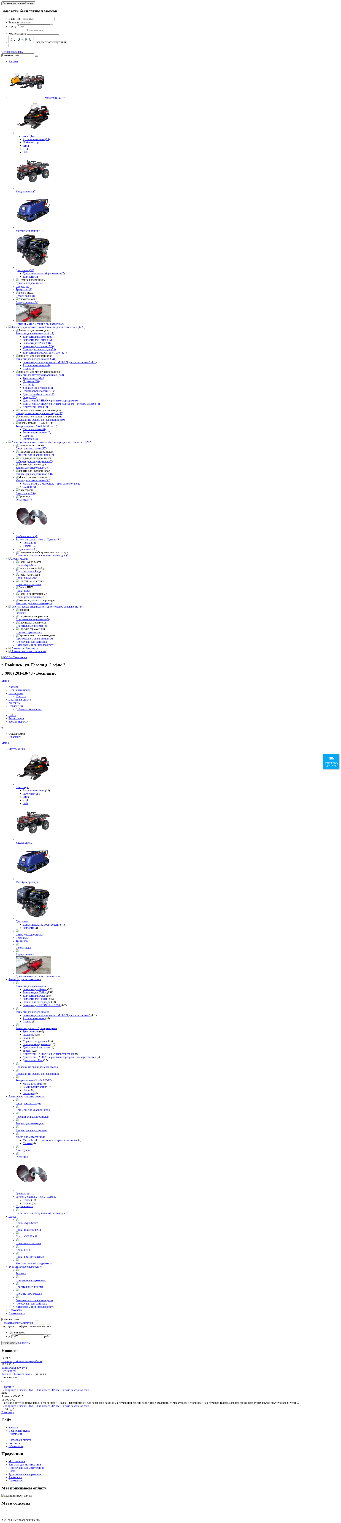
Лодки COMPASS (26, 577)
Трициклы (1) (24, 289)
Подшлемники (24, 1206)
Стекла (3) (29, 368)
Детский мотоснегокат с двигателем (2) (40, 323)
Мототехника (17, 748)
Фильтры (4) (30, 438)
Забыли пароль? (18, 721)
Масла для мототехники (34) (33, 480)
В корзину (7, 1386)
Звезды (27, 1050)
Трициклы (22, 940)
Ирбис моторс (31, 142)
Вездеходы (22, 286)
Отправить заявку (12, 51)
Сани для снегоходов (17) (31, 448)
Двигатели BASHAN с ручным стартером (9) (50, 400)
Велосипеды (23, 947)
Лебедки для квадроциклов (32, 1116)
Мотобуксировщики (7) (30, 230)
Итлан (26, 145)
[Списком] (6, 1381)
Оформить (15, 736)
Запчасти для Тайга (35, 992)
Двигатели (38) (25, 270)
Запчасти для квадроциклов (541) (36, 358)
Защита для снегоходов (30, 1123)
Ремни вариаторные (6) (37, 432)
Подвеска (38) (31, 381)
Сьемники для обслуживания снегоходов (41, 1213)
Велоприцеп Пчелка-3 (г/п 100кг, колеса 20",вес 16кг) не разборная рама (45, 1389)
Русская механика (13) (36, 139)
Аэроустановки (25, 954)
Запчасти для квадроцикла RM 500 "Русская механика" (57, 1015)
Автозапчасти (37, 651)
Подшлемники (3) (26, 549)
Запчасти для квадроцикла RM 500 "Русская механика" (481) (60, 362)
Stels (25, 152)
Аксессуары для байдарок (31, 641)
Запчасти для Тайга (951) (38, 339)
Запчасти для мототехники (25, 979)
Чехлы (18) (29, 542)
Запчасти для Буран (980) (38, 336)
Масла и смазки (32, 1083)
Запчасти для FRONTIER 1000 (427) (45, 352)
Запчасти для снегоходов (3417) (35, 333)
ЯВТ (25, 148)
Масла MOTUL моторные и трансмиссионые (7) (52, 483)
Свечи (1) (28, 435)
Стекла (27, 1021)
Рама (26, 1037)
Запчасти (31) (31, 276)
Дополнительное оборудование (42, 924)
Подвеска (29, 1034)
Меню (5, 680)
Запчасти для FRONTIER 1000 (42, 1005)
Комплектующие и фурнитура (34, 603)
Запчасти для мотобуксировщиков (36, 1028)
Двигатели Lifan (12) (35, 406)
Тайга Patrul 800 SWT (14, 1367)
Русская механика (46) (36, 365)
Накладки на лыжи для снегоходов (37, 1066)
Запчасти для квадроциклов (32, 1011)
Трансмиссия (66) (33, 378)
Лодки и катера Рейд (28, 571)
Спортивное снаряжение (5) (33, 619)
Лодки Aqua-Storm (27, 565)
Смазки (28, 1143)
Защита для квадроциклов (31, 1130)
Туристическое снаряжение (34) (64, 606)
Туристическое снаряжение (25, 1266)
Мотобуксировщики (28, 882)
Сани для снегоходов (28, 1103)
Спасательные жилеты (29, 1286)
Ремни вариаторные (35, 1086)
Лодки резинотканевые (30, 596)
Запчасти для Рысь (34, 995)
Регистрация (16, 718)
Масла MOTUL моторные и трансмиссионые (50, 1140)
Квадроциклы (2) (26, 191)
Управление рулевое (35, 1041)
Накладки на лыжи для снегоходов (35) (39, 413)
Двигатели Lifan (33, 1060)
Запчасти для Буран (35, 989)
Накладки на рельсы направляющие (37, 1073)
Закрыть (13, 61)
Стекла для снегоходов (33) (39, 349)
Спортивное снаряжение (31, 1280)
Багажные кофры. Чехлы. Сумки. (36, 1196)
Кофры (27, 1203)
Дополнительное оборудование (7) (44, 273)
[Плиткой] (2, 1381)
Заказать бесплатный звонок (18, 3)
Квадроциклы (24, 842)
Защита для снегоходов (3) (32, 467)
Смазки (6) (29, 486)
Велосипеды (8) (25, 295)
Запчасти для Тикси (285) (38, 346)
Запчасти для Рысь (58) (37, 342)
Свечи (27, 1090)
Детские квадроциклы (29, 283)
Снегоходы (22, 787)
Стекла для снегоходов (37, 1002)
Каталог (6, 1374)
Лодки (24, 558)
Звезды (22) (30, 397)
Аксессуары (23, 1150)
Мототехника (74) (55, 97)
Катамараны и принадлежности (35, 644)
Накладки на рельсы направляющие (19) (40, 419)
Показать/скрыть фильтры (17, 1322)
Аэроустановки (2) (27, 302)
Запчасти (28, 927)
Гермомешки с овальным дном (34, 638)
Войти (12, 715)
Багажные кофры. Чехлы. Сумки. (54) (38, 539)
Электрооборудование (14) (39, 390)
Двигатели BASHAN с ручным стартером (48, 1053)
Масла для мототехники (30, 1136)
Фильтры (28, 1093)
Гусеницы (22, 1156)
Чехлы (27, 1199)
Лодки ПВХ (23, 590)
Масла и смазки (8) (34, 429)
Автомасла (31, 648)
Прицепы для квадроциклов (33, 1109)
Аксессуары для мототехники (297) (69, 442)
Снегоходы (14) (25, 136)
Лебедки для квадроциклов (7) (34, 461)
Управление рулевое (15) (38, 387)
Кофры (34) (29, 545)
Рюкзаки (21, 612)
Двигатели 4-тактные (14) (38, 394)
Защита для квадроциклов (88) (34, 473)
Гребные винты (25, 1193)
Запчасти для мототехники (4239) (65, 327)
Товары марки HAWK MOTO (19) (36, 426)
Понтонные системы (28, 584)
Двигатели (22, 921)
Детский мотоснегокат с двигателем (38, 976)
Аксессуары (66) (26, 493)
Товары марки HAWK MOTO (34, 1080)
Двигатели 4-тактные (36, 1047)
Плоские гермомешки (29, 632)
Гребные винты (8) (27, 536)
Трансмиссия (31, 1031)
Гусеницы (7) (24, 499)
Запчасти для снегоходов (31, 986)
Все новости (9, 1370)
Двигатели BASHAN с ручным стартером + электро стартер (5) (61, 403)
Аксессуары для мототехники (27, 1096)
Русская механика (34, 790)
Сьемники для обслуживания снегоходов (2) (42, 555)
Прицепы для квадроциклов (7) (35, 454)
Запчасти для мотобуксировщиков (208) (40, 374)
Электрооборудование (36, 1044)
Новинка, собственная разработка (21, 1361)
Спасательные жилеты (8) (31, 625)
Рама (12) (28, 384)
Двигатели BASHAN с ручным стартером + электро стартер (60, 1057)
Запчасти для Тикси (35, 998)
